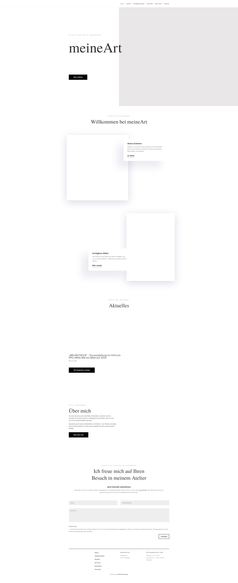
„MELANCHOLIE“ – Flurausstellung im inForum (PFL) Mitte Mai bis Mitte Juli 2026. (95, 356)
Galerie (128, 4)
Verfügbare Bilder (138, 4)
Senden (164, 536)
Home (122, 4)
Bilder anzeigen (97, 265)
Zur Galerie (130, 156)
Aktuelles (150, 4)
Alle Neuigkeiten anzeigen (81, 370)
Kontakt (166, 4)
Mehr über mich (78, 435)
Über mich (158, 4)
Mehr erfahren (78, 77)
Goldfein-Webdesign (123, 574)
